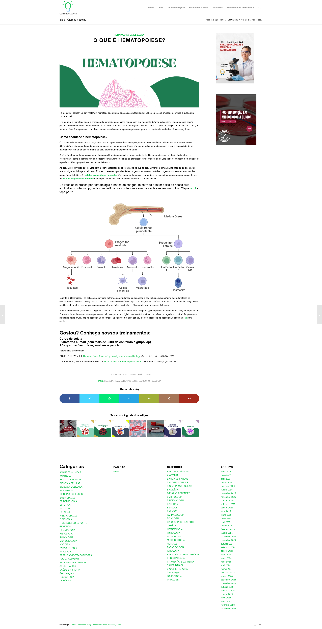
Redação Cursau (142, 374)
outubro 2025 (227, 500)
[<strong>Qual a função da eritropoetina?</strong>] (120, 428)
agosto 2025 (227, 507)
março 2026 (226, 482)
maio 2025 (226, 518)
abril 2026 (225, 478)
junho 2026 (226, 471)
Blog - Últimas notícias (73, 19)
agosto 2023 (227, 594)
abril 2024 (225, 565)
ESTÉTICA (65, 504)
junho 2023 (226, 601)
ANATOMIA (65, 476)
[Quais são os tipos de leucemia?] (190, 428)
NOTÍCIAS (65, 544)
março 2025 (226, 525)
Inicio (116, 471)
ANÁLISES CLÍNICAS (70, 472)
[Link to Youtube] (189, 398)
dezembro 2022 (228, 608)
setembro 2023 (228, 590)
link (185, 317)
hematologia (130, 380)
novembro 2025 (228, 496)
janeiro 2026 (227, 489)
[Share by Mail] (149, 398)
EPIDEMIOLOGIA (68, 501)
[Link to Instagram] (169, 398)
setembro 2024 (228, 547)
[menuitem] (151, 7)
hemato (118, 380)
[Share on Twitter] (89, 398)
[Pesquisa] (259, 7)
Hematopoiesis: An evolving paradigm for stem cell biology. (112, 356)
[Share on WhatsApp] (109, 398)
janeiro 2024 (227, 576)
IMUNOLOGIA (66, 537)
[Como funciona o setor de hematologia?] (172, 428)
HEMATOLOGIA (122, 34)
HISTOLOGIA (66, 533)
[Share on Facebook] (69, 398)
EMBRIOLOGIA (67, 497)
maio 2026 (226, 475)
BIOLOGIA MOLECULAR (72, 486)
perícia (115, 345)
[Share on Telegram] (129, 398)
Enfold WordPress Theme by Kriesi (107, 624)
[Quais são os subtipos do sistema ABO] (68, 428)
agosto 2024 (227, 550)
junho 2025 (226, 514)
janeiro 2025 (227, 532)
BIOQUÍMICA (66, 490)
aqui (193, 188)
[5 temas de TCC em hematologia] (85, 428)
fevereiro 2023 (228, 604)
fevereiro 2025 (228, 529)
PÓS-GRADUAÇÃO (69, 558)
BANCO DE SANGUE (70, 479)
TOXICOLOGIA (67, 576)
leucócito (144, 380)
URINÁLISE (65, 580)
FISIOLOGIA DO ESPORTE (73, 522)
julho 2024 (226, 554)
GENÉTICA (65, 526)
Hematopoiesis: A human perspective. (122, 361)
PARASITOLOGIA (68, 548)
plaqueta (156, 380)
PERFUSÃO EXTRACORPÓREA (76, 555)
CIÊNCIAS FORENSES (71, 494)
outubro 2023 (227, 586)
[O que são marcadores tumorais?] (319, 314)
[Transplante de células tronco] (137, 428)
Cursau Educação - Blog (81, 624)
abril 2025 (225, 522)
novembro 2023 (228, 583)
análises (100, 345)
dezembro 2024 (228, 536)
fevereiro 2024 (228, 572)
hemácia (108, 380)
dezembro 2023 (228, 579)
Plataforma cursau (73, 342)
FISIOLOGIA (66, 519)
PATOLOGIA (66, 551)
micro (89, 345)
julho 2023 (226, 597)
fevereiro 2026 (228, 485)
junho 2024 (226, 557)
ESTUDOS (65, 508)
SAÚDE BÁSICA (137, 34)
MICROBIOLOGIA (68, 540)
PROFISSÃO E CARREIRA (73, 562)
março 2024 (226, 568)
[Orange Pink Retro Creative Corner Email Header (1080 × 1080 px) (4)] (129, 80)
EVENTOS (65, 511)
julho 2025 (226, 511)
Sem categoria (67, 573)
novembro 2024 (228, 540)
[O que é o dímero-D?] (155, 428)
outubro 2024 (227, 543)
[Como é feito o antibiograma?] (2, 314)
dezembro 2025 (228, 493)
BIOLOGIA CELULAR (70, 483)
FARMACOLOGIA (68, 515)
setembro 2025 (228, 504)
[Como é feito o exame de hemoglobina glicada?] (102, 428)
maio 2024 (226, 561)
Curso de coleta (71, 338)
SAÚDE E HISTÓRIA (70, 569)
